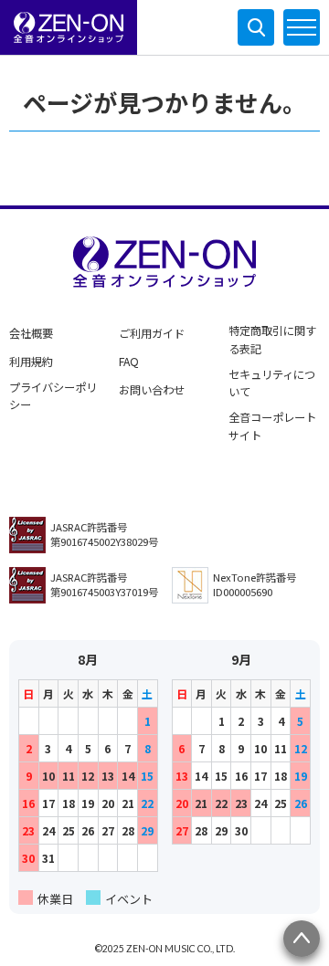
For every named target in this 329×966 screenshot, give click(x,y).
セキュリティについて (271, 383)
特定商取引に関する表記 (272, 339)
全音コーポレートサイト (272, 426)
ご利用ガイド (152, 333)
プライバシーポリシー (53, 396)
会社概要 (31, 333)
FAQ (129, 361)
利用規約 (31, 361)
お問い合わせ (152, 390)
